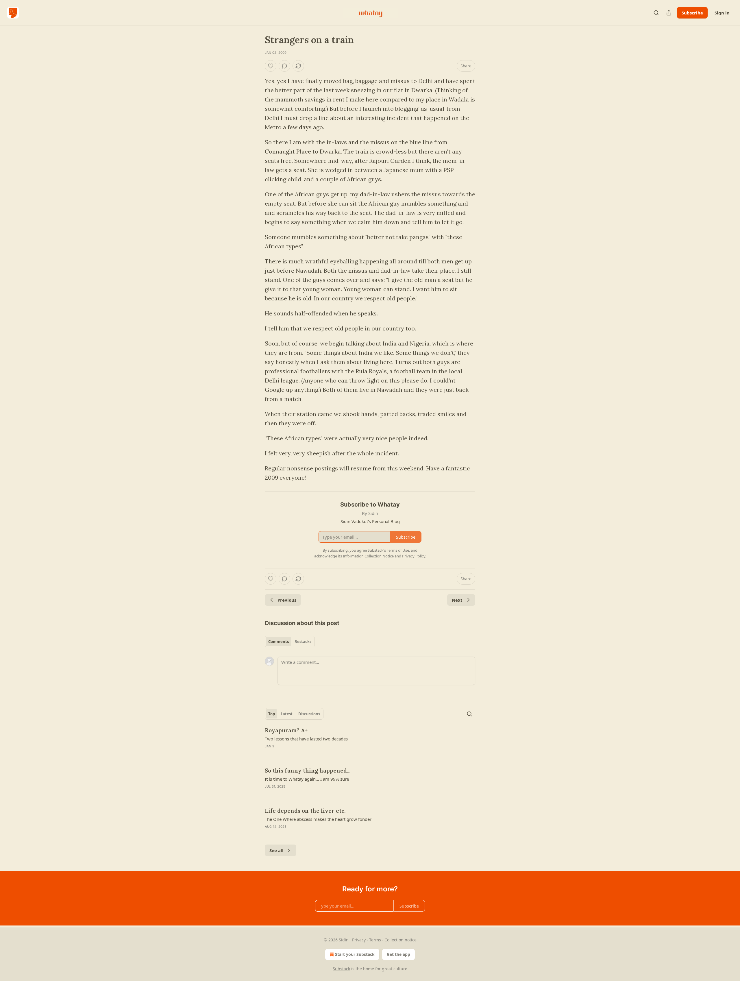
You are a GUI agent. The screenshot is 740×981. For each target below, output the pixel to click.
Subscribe (692, 13)
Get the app (398, 954)
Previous (287, 600)
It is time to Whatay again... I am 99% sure (307, 779)
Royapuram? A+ (286, 730)
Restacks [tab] (303, 641)
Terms (375, 940)
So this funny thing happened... (307, 770)
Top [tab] (271, 713)
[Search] (656, 13)
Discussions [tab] (309, 713)
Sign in (722, 13)
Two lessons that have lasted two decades (306, 739)
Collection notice (400, 940)
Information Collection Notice (368, 556)
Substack (341, 968)
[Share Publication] (669, 13)
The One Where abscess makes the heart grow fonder (318, 819)
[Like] (270, 66)
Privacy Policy (413, 556)
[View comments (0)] (284, 66)
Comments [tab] (278, 641)
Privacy (359, 940)
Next (457, 600)
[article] (370, 742)
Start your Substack (355, 954)
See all (276, 850)
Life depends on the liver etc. (305, 810)
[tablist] (290, 641)
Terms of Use (398, 550)
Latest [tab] (287, 713)
